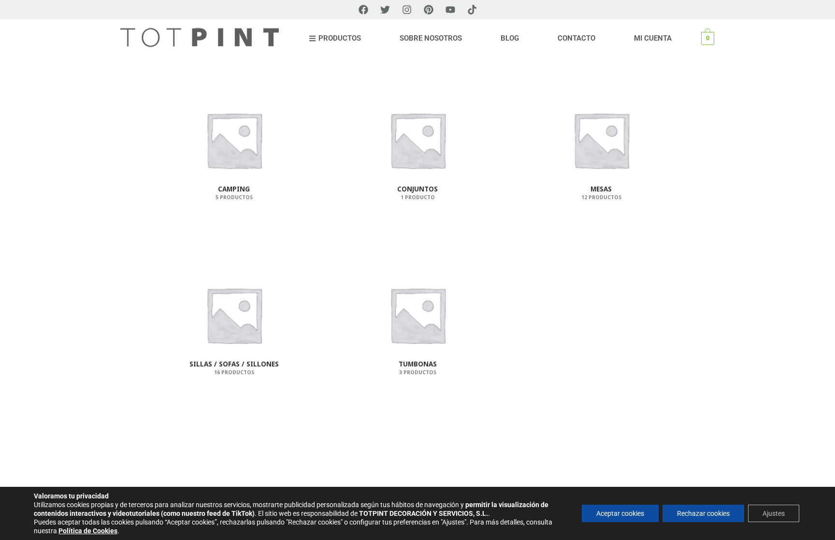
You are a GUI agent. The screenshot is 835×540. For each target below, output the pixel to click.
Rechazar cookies (703, 513)
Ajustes (774, 513)
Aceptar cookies (620, 513)
